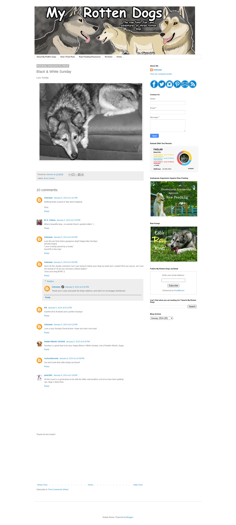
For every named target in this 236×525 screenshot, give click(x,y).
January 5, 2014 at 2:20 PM (68, 220)
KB (45, 308)
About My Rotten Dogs (46, 57)
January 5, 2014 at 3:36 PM (65, 262)
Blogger (129, 517)
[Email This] (70, 174)
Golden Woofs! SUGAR (54, 341)
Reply (46, 211)
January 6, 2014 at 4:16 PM (65, 375)
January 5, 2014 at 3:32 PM (65, 237)
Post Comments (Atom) (58, 489)
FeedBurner (179, 290)
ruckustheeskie (51, 358)
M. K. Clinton (50, 220)
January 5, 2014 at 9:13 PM (65, 324)
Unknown (48, 198)
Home (119, 57)
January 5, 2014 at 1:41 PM (65, 198)
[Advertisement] (90, 460)
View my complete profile (161, 74)
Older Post (138, 485)
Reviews (108, 57)
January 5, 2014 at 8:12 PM (60, 308)
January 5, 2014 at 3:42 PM (77, 287)
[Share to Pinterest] (82, 174)
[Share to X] (76, 174)
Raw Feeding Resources (90, 57)
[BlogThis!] (73, 174)
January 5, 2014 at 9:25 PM (78, 341)
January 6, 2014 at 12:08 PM (71, 358)
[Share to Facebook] (79, 174)
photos (52, 178)
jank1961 (48, 375)
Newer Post (42, 485)
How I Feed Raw (67, 57)
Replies (50, 281)
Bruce (46, 178)
